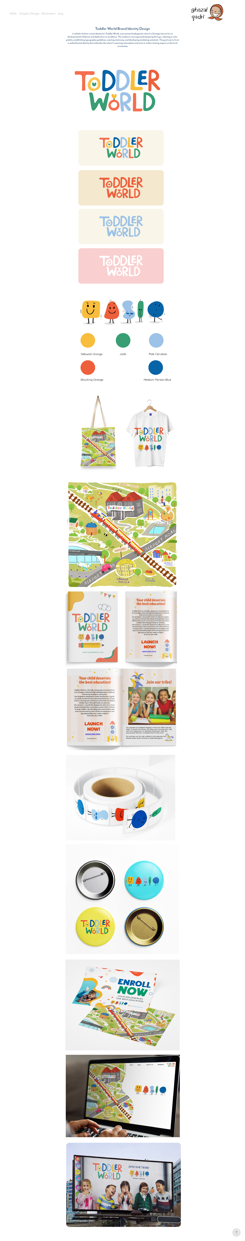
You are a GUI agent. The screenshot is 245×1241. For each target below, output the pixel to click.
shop (61, 13)
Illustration (48, 13)
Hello (13, 13)
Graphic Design (29, 13)
